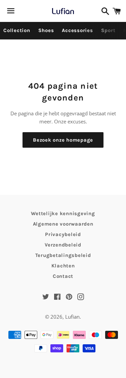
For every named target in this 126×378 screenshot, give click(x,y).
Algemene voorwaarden (63, 224)
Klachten (63, 266)
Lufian (72, 316)
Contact (63, 276)
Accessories (77, 30)
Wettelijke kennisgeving (63, 213)
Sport (108, 30)
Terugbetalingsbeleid (63, 255)
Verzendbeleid (63, 245)
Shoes (46, 30)
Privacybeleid (63, 234)
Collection (16, 30)
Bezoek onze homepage (63, 140)
